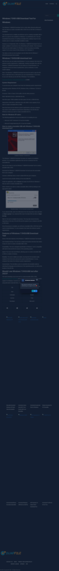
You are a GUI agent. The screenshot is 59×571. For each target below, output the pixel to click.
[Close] (37, 280)
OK (34, 290)
